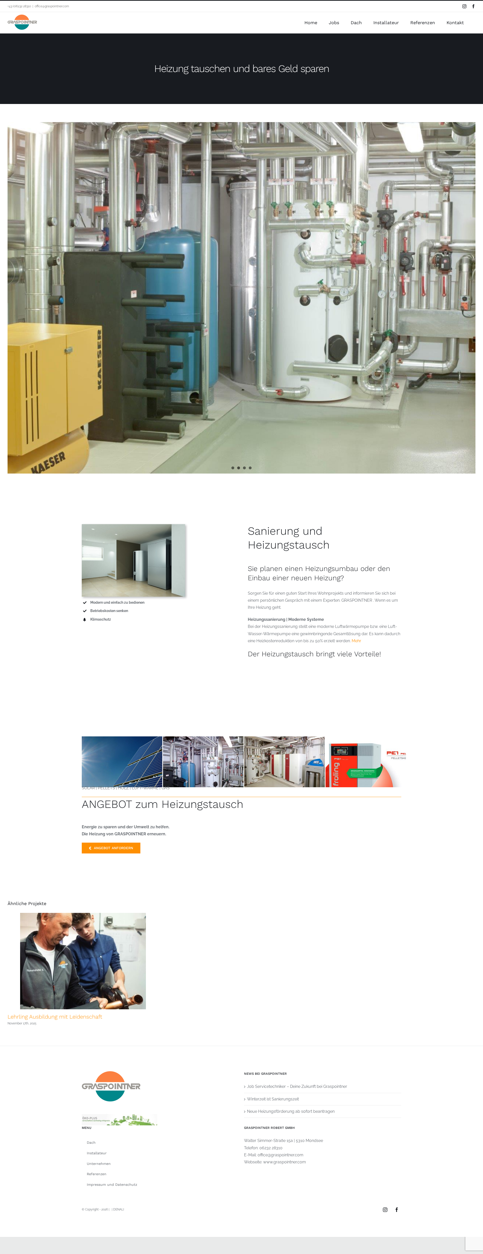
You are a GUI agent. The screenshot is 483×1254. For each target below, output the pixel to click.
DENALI (118, 1209)
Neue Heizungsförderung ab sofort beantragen (291, 1111)
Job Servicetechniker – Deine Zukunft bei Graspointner (297, 1086)
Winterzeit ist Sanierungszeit (273, 1099)
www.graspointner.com (284, 1162)
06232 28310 (271, 1147)
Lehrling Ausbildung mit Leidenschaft (55, 1017)
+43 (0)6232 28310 (19, 6)
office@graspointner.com (52, 6)
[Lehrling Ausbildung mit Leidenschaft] (83, 961)
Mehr (356, 640)
